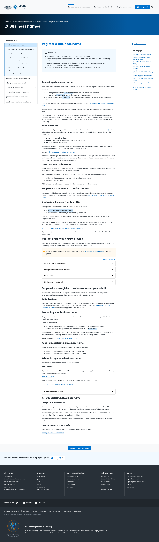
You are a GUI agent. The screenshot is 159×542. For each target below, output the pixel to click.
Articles (39, 484)
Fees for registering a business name (143, 79)
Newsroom (41, 473)
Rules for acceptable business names (20, 54)
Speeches (40, 479)
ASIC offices (131, 487)
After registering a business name (142, 88)
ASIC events (8, 487)
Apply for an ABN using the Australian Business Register (62, 228)
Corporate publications (76, 473)
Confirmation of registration (54, 392)
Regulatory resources (124, 7)
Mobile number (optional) (53, 282)
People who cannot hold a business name (21, 74)
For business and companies (79, 7)
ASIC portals (105, 476)
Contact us (131, 473)
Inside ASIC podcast (43, 490)
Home (7, 22)
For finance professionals (103, 7)
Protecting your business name (143, 76)
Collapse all (112, 259)
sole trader (69, 93)
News (38, 482)
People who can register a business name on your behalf (143, 72)
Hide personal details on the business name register (22, 69)
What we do (8, 476)
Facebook (41, 503)
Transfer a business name (14, 87)
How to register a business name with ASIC (21, 49)
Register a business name (16, 45)
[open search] (152, 7)
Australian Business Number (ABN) (142, 63)
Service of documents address (55, 263)
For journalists (41, 487)
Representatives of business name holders (17, 97)
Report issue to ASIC (133, 479)
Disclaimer (43, 511)
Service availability (55, 511)
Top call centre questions (135, 476)
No (63, 458)
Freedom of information (12, 511)
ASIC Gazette (71, 484)
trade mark (92, 329)
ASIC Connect (47, 377)
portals (144, 7)
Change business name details (16, 83)
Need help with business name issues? (18, 102)
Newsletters (70, 482)
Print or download (140, 44)
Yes (55, 458)
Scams (129, 484)
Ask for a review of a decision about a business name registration (20, 59)
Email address (49, 276)
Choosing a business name (142, 54)
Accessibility (78, 511)
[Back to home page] (21, 7)
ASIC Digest (70, 487)
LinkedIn (29, 503)
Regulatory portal (106, 484)
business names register (98, 130)
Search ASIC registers (108, 479)
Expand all (104, 259)
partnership (60, 95)
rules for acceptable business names (61, 152)
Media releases (41, 476)
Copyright (26, 511)
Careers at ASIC (107, 489)
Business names (41, 22)
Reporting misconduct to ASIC (136, 482)
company (66, 97)
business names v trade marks (66, 338)
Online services (107, 473)
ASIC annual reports (73, 476)
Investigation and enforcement (14, 479)
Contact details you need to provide (142, 67)
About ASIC (8, 473)
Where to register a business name (142, 84)
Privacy (34, 511)
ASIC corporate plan (73, 479)
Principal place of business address (57, 270)
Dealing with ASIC (9, 484)
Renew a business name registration (18, 78)
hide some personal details (94, 251)
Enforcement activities (11, 482)
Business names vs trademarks (18, 64)
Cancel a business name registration (18, 92)
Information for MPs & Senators (14, 490)
